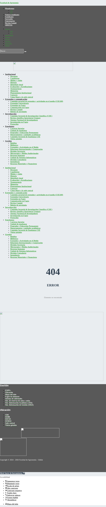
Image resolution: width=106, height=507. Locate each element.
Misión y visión (16, 80)
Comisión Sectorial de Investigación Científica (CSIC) (31, 116)
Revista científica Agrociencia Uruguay (25, 118)
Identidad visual (16, 85)
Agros (11, 10)
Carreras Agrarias (17, 128)
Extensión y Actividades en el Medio (24, 147)
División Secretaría (17, 151)
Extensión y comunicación (16, 99)
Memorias (14, 91)
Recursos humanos (17, 155)
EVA (11, 12)
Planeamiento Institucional (20, 93)
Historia (13, 83)
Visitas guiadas (16, 139)
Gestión (8, 141)
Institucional (10, 74)
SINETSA (8, 25)
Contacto (13, 95)
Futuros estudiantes (12, 15)
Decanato (14, 76)
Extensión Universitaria (19, 103)
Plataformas (9, 8)
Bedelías (13, 143)
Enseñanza (9, 126)
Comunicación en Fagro (19, 108)
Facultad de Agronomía (9, 3)
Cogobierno (14, 78)
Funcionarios (10, 21)
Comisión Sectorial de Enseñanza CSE (25, 137)
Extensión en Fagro (17, 105)
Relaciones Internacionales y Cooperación (26, 149)
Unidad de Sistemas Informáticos (23, 158)
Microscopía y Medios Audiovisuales (24, 153)
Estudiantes (9, 17)
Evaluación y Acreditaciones (21, 87)
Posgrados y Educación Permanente (24, 133)
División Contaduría (18, 160)
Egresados (9, 19)
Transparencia (15, 89)
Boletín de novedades (18, 112)
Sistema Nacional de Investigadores (24, 120)
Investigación (10, 114)
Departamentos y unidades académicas (25, 135)
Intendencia (15, 162)
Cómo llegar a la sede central (21, 97)
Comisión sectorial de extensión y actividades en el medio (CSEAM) (36, 101)
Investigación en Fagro (19, 122)
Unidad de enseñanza (18, 131)
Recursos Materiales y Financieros (23, 164)
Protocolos (14, 124)
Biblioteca (14, 145)
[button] (12, 473)
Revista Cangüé (11, 23)
